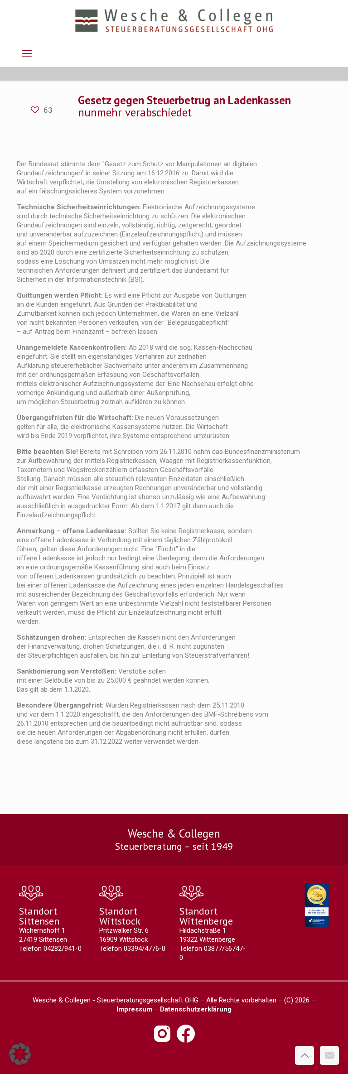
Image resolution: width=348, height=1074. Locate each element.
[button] (20, 1054)
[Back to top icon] (304, 1055)
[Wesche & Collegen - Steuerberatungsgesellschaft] (174, 20)
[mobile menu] (26, 54)
